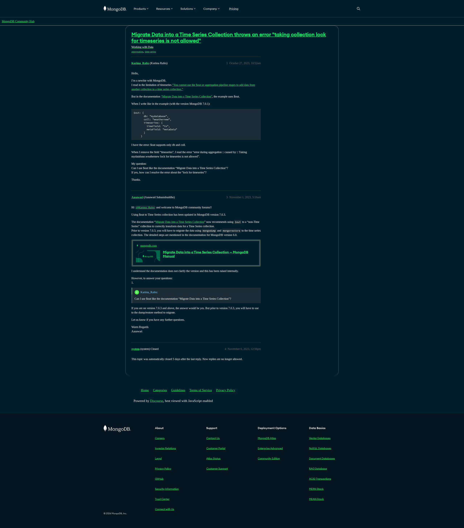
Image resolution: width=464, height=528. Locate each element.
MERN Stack (316, 488)
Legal (158, 458)
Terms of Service (200, 390)
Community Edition (269, 458)
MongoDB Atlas (267, 438)
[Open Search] (358, 8)
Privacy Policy (225, 390)
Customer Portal (215, 448)
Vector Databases (320, 438)
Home (145, 390)
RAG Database (318, 468)
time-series (150, 51)
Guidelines (178, 390)
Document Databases (322, 458)
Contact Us (213, 438)
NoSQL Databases (320, 448)
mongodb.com (148, 245)
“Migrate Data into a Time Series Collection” (186, 96)
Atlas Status (213, 458)
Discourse (156, 401)
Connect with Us (164, 509)
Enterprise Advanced (270, 448)
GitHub (159, 478)
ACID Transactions (320, 478)
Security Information (167, 488)
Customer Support (217, 468)
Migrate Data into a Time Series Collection (180, 221)
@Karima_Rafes (145, 207)
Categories (160, 390)
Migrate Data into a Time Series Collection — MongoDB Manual (205, 254)
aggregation (137, 51)
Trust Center (162, 499)
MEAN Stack (316, 499)
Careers (160, 438)
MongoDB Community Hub (18, 21)
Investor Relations (165, 448)
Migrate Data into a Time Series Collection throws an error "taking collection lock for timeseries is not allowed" (228, 37)
